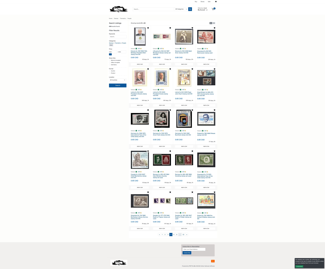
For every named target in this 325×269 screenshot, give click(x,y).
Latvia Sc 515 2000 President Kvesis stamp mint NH (160, 93)
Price (110, 49)
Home (110, 18)
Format (111, 69)
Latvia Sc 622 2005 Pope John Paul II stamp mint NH (183, 93)
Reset (111, 45)
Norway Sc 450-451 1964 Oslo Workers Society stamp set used (161, 175)
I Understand (299, 266)
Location (111, 77)
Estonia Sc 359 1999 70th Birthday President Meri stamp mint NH (139, 52)
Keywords (112, 34)
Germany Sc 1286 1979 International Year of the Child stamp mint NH (138, 134)
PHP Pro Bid (192, 266)
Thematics (123, 18)
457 (139, 48)
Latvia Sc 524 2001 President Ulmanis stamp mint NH (139, 93)
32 (183, 234)
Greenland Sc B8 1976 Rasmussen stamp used (205, 52)
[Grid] (211, 23)
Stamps (116, 18)
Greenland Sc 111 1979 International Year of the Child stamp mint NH (205, 176)
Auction (113, 71)
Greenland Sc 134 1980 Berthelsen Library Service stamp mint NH (139, 217)
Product (113, 73)
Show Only (112, 58)
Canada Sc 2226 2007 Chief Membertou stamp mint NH (138, 175)
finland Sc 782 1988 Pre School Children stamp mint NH (206, 217)
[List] (214, 23)
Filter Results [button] (114, 30)
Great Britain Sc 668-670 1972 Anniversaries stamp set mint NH (205, 93)
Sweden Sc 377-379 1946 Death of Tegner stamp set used (161, 217)
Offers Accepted (115, 62)
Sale (209, 1)
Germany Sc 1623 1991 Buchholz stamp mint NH (183, 134)
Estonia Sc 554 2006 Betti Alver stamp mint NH (183, 52)
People (129, 18)
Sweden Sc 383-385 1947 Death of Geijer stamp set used (183, 217)
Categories (112, 41)
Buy (196, 1)
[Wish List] (215, 1)
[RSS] (213, 261)
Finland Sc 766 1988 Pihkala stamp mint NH (206, 134)
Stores (202, 1)
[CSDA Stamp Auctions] (118, 9)
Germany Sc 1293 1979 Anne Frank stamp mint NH (161, 134)
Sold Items (114, 64)
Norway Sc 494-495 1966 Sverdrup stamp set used (183, 175)
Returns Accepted (116, 60)
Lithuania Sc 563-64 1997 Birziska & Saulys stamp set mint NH (162, 52)
